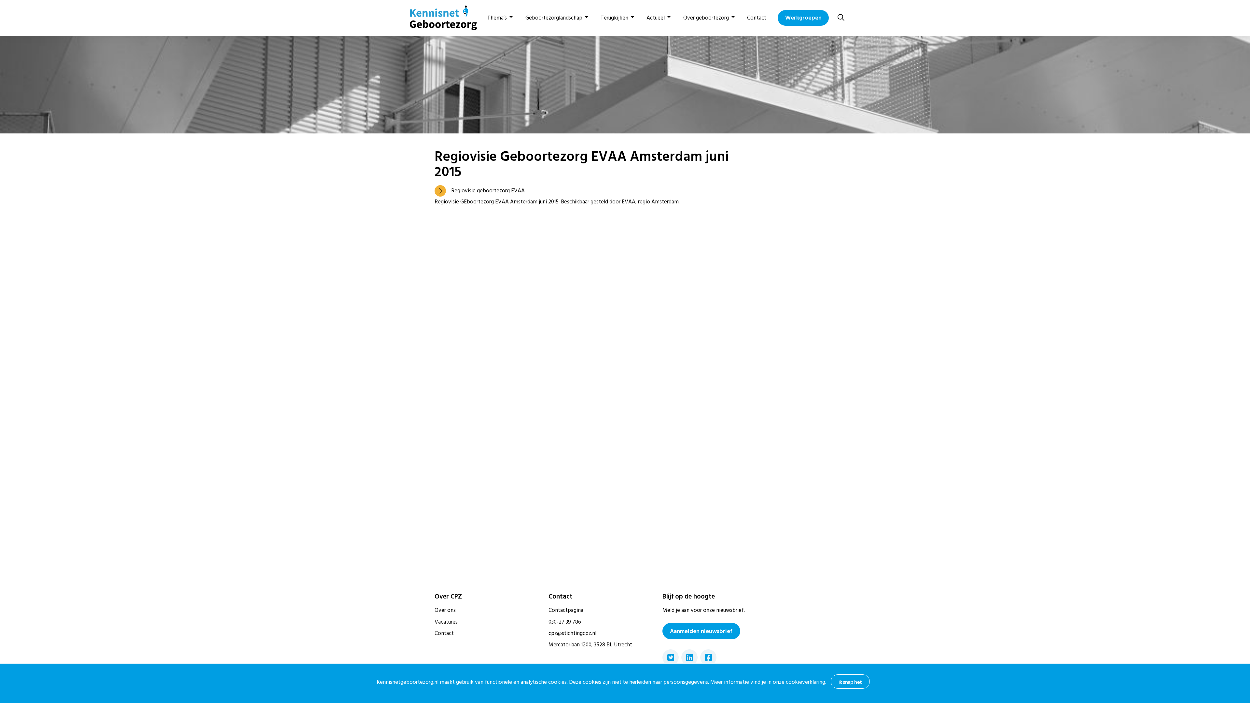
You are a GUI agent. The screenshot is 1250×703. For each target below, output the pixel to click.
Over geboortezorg (706, 17)
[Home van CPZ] (439, 18)
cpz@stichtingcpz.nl (572, 633)
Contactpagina (566, 610)
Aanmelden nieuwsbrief (701, 631)
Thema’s (497, 17)
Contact (756, 17)
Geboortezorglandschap (553, 17)
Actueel (655, 17)
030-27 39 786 (565, 622)
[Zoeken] (841, 18)
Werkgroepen (803, 17)
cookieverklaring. (806, 682)
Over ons (445, 610)
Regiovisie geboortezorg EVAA (488, 190)
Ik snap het (850, 682)
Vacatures (446, 622)
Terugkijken (614, 17)
